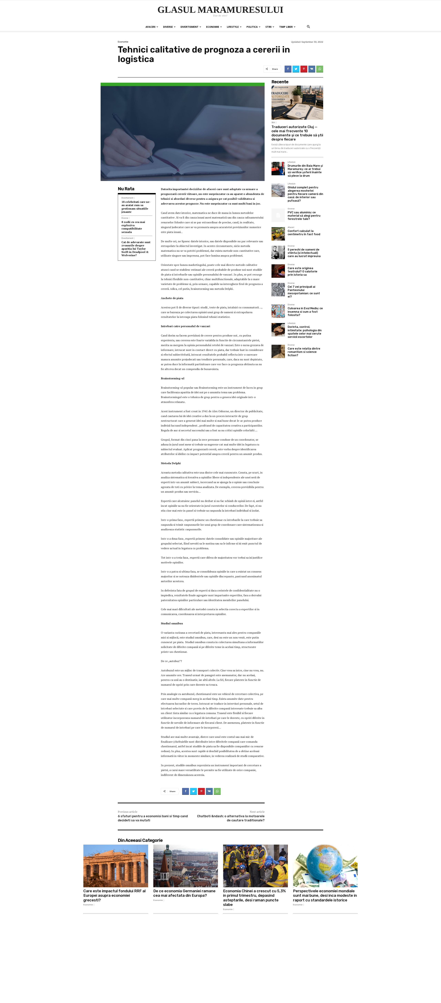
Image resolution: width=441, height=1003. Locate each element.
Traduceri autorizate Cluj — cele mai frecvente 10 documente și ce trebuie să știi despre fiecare (297, 133)
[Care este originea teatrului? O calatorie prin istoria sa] (278, 271)
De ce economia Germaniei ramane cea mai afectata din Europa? (184, 893)
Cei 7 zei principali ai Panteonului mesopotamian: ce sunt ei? (304, 291)
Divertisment (189, 26)
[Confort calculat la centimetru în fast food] (278, 234)
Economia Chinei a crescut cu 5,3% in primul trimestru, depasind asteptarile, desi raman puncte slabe (254, 898)
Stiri (268, 26)
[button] (308, 27)
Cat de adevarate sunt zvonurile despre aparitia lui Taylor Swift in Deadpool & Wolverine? (135, 248)
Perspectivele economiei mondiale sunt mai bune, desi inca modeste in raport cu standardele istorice (325, 895)
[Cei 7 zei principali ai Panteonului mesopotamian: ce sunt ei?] (278, 289)
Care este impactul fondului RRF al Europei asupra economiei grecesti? (114, 895)
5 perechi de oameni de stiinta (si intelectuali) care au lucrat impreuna (304, 253)
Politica (252, 26)
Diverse (168, 26)
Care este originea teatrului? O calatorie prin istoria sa (302, 271)
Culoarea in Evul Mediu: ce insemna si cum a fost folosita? (305, 311)
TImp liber (286, 26)
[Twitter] (296, 69)
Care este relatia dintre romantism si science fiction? (304, 352)
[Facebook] (288, 69)
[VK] (311, 69)
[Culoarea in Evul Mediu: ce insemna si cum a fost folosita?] (278, 311)
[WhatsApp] (319, 69)
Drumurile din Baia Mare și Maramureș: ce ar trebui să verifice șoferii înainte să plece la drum (305, 170)
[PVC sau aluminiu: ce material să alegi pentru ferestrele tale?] (278, 215)
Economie (212, 26)
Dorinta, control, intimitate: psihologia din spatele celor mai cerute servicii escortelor (305, 332)
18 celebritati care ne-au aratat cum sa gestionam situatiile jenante (136, 207)
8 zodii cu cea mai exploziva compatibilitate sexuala (133, 227)
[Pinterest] (303, 69)
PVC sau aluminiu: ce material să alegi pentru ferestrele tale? (304, 216)
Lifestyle (233, 26)
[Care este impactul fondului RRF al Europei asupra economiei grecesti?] (115, 866)
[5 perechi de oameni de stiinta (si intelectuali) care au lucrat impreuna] (278, 252)
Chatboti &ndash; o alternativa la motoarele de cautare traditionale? (231, 818)
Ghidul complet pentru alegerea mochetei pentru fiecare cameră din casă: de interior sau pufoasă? (305, 194)
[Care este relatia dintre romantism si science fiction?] (278, 351)
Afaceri (150, 26)
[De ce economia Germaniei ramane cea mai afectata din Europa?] (185, 866)
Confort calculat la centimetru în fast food (304, 232)
